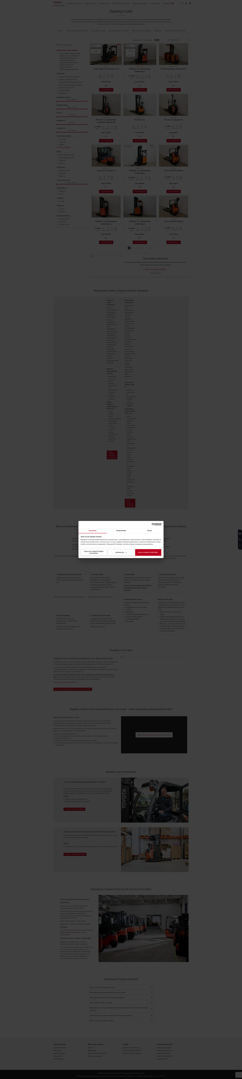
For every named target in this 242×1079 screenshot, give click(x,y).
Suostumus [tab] (93, 530)
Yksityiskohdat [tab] (121, 530)
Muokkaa (120, 552)
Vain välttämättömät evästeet (94, 552)
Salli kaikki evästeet (148, 552)
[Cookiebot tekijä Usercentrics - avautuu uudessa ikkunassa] (153, 524)
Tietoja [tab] (149, 530)
